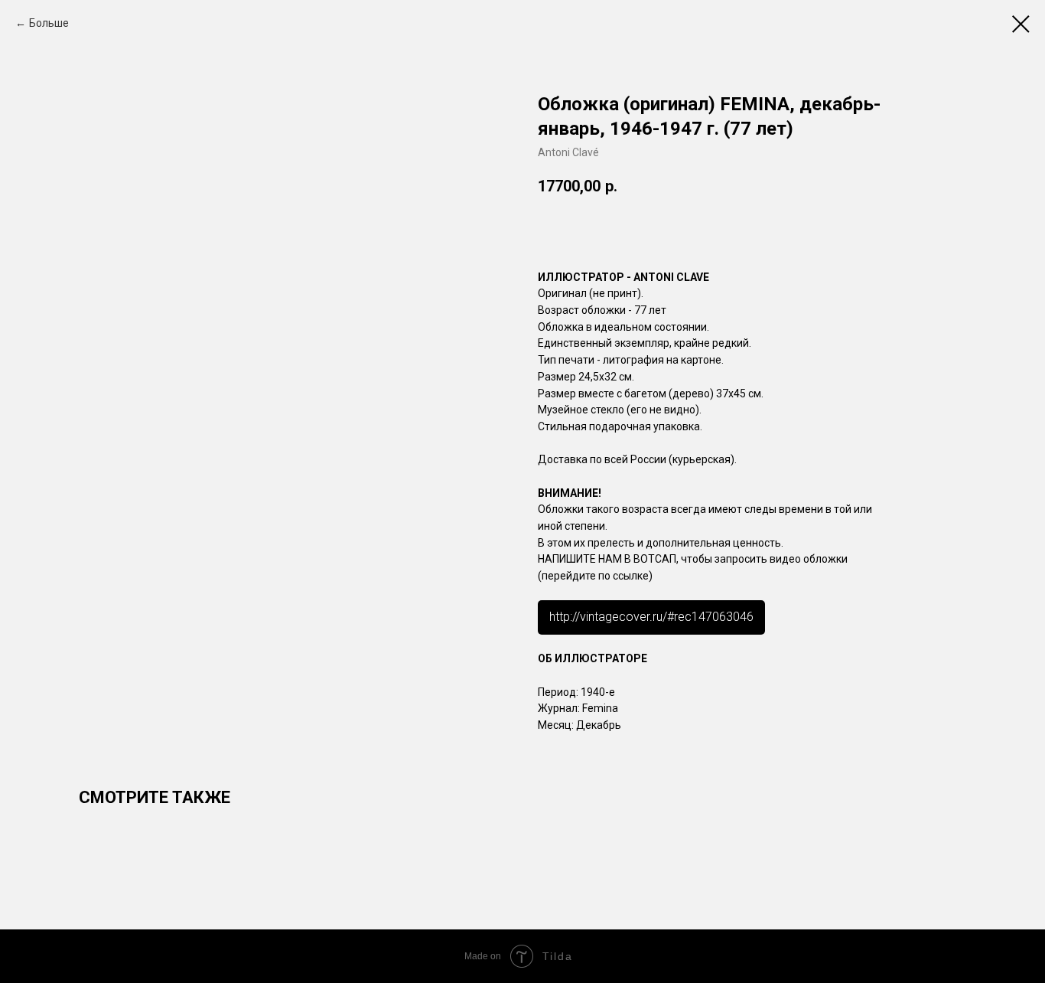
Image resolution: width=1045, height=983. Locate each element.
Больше (49, 23)
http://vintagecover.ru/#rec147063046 (651, 616)
